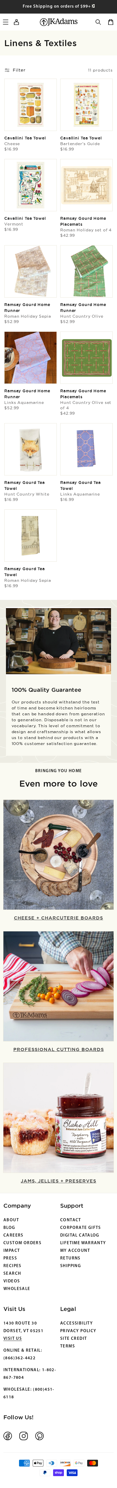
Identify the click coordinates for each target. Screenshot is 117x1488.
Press (10, 1258)
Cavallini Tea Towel (25, 141)
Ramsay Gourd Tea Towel (26, 488)
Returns (70, 1258)
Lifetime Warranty (83, 1243)
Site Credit (73, 1339)
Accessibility (76, 1323)
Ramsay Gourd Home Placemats (86, 224)
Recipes (12, 1266)
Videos (11, 1281)
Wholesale (16, 1289)
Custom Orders (22, 1243)
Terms (67, 1346)
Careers (13, 1235)
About (11, 1220)
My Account (75, 1251)
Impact (11, 1251)
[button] (98, 22)
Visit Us (12, 1339)
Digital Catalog (79, 1235)
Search (12, 1274)
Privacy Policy (78, 1331)
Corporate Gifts (80, 1228)
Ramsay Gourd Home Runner (27, 310)
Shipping (70, 1266)
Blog (9, 1228)
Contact (70, 1220)
